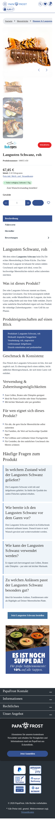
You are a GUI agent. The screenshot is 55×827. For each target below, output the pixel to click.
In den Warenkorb (38, 203)
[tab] (27, 218)
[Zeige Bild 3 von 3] (46, 56)
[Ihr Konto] (50, 4)
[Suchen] (40, 4)
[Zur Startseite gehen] (17, 3)
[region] (27, 82)
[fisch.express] (10, 145)
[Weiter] (46, 70)
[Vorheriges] (39, 70)
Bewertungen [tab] (11, 237)
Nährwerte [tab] (10, 224)
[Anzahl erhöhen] (28, 203)
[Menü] (5, 4)
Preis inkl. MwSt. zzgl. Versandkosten (18, 176)
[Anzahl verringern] (6, 203)
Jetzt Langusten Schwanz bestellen (27, 615)
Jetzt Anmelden (27, 753)
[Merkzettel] (45, 4)
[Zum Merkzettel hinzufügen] (48, 202)
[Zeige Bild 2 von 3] (46, 53)
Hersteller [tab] (9, 231)
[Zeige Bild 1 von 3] (46, 51)
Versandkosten (27, 812)
